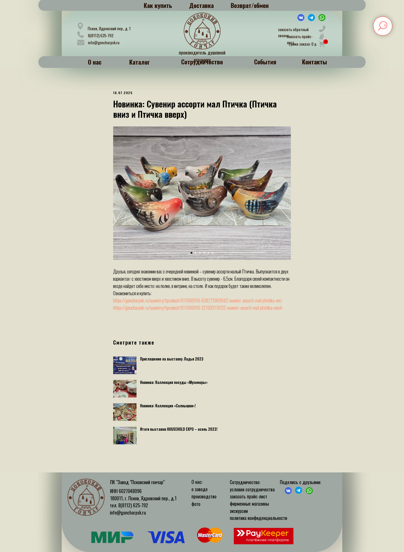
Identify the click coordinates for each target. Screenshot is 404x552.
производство (203, 496)
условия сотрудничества (252, 489)
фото (195, 503)
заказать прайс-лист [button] (248, 496)
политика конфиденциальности (258, 517)
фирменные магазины (249, 503)
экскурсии (239, 510)
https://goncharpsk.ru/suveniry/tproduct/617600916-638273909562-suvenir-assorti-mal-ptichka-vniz (197, 300)
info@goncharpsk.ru (103, 42)
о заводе (199, 489)
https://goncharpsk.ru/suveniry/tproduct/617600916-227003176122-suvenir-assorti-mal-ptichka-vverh (197, 307)
